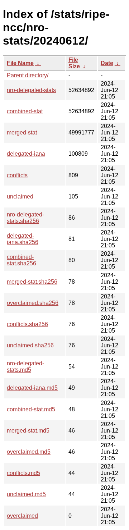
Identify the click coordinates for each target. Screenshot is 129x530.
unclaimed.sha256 (30, 345)
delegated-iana (26, 154)
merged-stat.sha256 (32, 282)
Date (107, 63)
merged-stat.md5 (28, 431)
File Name (20, 63)
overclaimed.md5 (29, 452)
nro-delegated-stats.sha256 (25, 217)
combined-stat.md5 (31, 409)
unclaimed (20, 196)
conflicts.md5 (23, 473)
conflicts (17, 175)
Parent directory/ (27, 75)
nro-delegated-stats (31, 90)
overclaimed (22, 516)
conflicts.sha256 (27, 324)
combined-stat (25, 111)
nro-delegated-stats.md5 (25, 366)
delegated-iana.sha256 (22, 239)
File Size (74, 63)
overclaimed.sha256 (32, 303)
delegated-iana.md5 (32, 388)
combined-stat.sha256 (21, 260)
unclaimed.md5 (26, 494)
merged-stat (22, 132)
